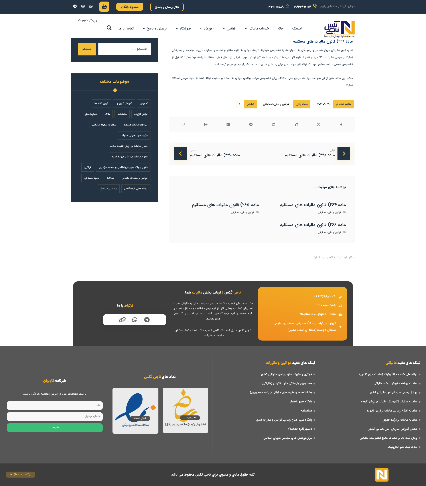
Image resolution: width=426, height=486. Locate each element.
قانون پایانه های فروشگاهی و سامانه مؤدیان (123, 167)
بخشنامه (122, 114)
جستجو (87, 49)
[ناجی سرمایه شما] (339, 29)
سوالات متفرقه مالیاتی (104, 125)
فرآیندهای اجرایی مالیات (134, 135)
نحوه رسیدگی (91, 178)
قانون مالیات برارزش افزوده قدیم (130, 157)
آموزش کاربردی (124, 103)
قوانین (87, 167)
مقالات (110, 178)
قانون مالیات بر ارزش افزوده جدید (129, 146)
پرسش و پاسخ (109, 188)
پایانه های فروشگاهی (136, 188)
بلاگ (107, 114)
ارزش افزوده (141, 114)
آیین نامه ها (101, 103)
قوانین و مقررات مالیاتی (276, 104)
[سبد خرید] (104, 7)
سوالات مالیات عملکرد (136, 125)
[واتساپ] (91, 6)
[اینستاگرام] (83, 6)
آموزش (144, 103)
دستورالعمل (91, 114)
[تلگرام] (75, 6)
